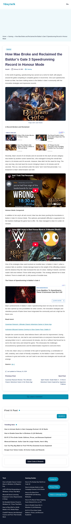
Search (61, 416)
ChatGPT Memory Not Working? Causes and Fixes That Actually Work (12, 515)
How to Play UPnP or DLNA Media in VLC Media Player (11, 508)
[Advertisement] (35, 21)
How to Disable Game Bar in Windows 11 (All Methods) (33, 506)
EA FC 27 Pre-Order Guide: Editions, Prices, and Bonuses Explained (34, 512)
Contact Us (53, 479)
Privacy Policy (54, 487)
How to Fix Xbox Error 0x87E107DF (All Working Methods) (33, 495)
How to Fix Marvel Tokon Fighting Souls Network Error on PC (35, 501)
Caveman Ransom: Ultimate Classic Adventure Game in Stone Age (28, 324)
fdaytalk (9, 4)
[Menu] (67, 4)
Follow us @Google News (57, 494)
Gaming (10, 36)
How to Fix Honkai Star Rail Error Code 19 (35, 483)
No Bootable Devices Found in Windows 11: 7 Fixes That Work (12, 503)
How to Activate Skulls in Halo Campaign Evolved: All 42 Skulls (35, 488)
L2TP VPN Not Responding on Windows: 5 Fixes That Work (12, 490)
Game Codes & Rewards (36, 461)
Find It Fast (11, 410)
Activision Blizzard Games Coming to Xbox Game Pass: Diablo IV (28, 329)
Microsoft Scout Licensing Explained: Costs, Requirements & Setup (12, 497)
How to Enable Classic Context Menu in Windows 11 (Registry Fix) (12, 484)
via (12, 364)
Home (4, 36)
